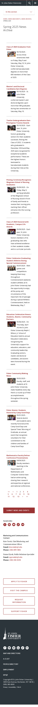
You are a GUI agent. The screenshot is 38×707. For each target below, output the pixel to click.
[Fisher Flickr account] (27, 648)
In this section (11, 12)
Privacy (5, 687)
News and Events (14, 19)
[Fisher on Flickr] (22, 524)
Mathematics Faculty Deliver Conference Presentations (18, 456)
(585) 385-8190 (15, 560)
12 (13, 497)
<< (9, 492)
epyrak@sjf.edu (15, 557)
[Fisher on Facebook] (4, 524)
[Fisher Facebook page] (4, 647)
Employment (8, 670)
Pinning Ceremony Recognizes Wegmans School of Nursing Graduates (18, 182)
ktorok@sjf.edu (15, 547)
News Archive (26, 19)
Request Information (19, 600)
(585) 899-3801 (15, 550)
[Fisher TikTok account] (22, 647)
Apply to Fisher (19, 581)
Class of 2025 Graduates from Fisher (18, 48)
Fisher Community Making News (17, 374)
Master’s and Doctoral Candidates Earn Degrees (16, 87)
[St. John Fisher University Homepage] (12, 634)
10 (28, 494)
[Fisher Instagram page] (9, 647)
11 (9, 497)
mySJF (5, 675)
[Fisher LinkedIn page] (18, 647)
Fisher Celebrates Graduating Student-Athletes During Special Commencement (18, 260)
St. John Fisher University (11, 3)
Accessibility (12, 687)
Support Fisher (19, 611)
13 (18, 497)
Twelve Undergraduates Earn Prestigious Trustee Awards (18, 121)
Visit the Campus (19, 590)
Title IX (19, 687)
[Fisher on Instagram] (9, 524)
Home (5, 19)
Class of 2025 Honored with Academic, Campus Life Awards (17, 224)
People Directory (10, 664)
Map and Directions (11, 653)
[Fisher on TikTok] (18, 524)
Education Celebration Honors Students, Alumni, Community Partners (18, 316)
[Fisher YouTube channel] (13, 648)
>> (27, 497)
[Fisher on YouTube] (13, 524)
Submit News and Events (17, 510)
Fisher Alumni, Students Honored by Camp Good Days (18, 411)
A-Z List (6, 659)
